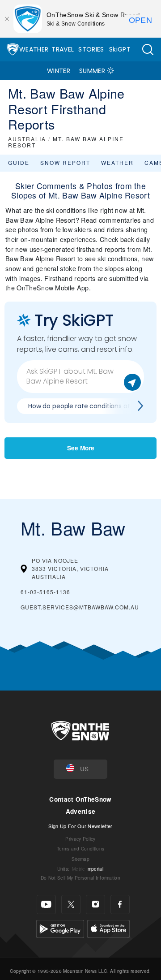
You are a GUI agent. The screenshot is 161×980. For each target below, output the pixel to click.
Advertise (81, 811)
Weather (33, 49)
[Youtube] (46, 904)
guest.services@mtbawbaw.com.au (80, 607)
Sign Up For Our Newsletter (80, 825)
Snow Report (65, 162)
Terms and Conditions (80, 848)
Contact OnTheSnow (80, 799)
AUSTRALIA (27, 138)
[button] (147, 49)
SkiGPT (120, 49)
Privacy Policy (80, 838)
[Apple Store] (108, 927)
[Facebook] (120, 904)
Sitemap (80, 858)
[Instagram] (95, 904)
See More (80, 448)
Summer (92, 70)
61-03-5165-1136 (45, 592)
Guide (19, 162)
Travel (62, 49)
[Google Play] (60, 927)
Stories (91, 49)
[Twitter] (70, 904)
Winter (58, 70)
